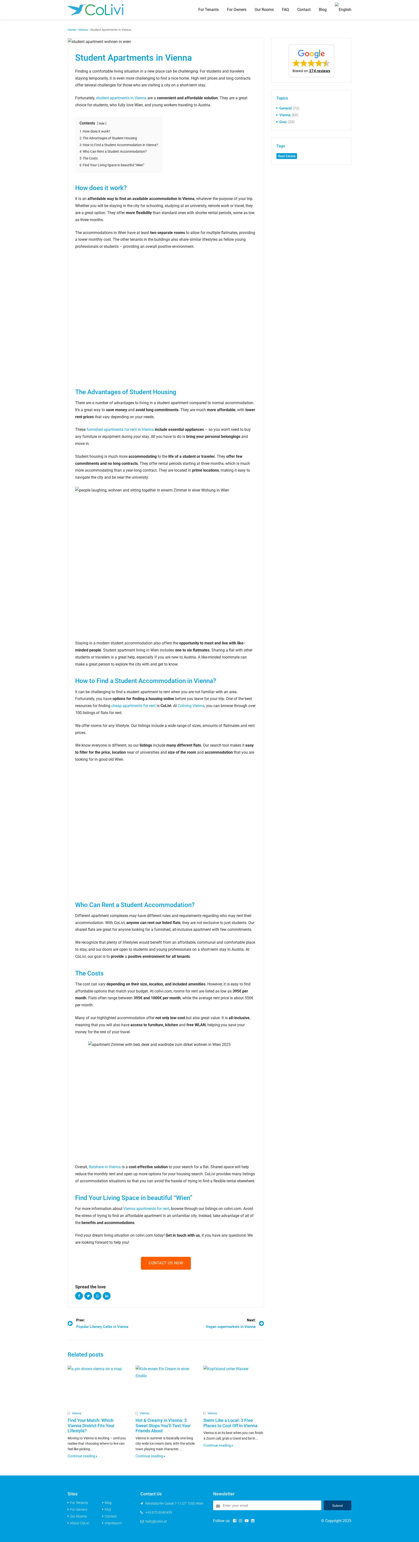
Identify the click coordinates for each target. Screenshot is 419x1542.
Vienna (83, 30)
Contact (304, 9)
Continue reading (82, 1456)
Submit (337, 1506)
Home (72, 30)
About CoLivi (79, 1523)
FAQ (285, 9)
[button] (311, 61)
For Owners (236, 9)
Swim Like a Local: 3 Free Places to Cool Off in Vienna (230, 1423)
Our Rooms (264, 9)
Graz (283, 122)
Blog (323, 9)
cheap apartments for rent (133, 705)
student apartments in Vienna (121, 98)
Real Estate (287, 156)
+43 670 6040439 (158, 1512)
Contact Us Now (166, 1263)
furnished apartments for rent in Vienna (120, 429)
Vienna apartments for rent (146, 1208)
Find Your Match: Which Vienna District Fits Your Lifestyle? (91, 1425)
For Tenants (208, 9)
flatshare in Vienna (105, 1167)
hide (102, 123)
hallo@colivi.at (156, 1521)
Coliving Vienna (191, 705)
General (285, 108)
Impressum (113, 1523)
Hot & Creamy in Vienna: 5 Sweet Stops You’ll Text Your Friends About (163, 1425)
